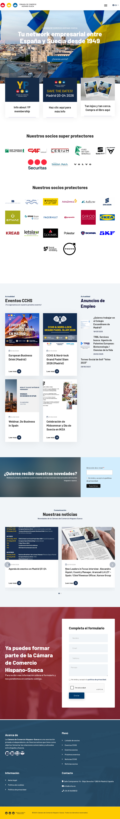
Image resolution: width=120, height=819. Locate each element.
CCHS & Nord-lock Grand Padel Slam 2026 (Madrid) (58, 359)
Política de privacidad (17, 789)
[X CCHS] (7, 753)
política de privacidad (97, 679)
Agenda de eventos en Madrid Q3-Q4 (28, 568)
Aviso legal (12, 780)
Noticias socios (71, 764)
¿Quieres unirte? (60, 59)
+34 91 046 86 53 (70, 791)
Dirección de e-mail (95, 468)
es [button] (115, 5)
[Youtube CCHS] (22, 753)
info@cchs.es (69, 786)
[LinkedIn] (17, 753)
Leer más (13, 371)
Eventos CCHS (71, 745)
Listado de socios (72, 740)
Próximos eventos (72, 754)
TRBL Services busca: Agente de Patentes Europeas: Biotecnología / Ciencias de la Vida (103, 343)
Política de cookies (16, 785)
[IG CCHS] (12, 753)
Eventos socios (71, 750)
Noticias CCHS (71, 759)
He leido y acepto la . (89, 679)
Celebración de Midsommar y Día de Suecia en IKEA (59, 425)
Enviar (76, 695)
